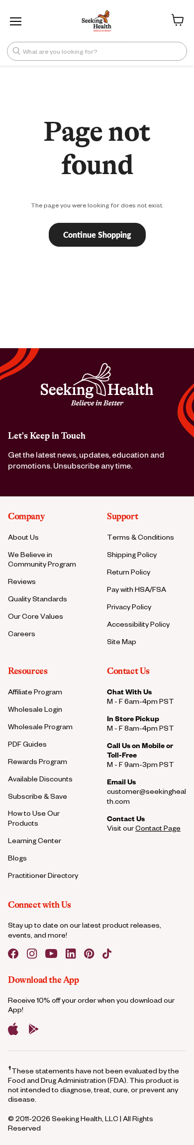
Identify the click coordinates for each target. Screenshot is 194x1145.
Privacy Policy (129, 606)
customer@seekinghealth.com (146, 795)
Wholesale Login (35, 709)
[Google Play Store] (33, 1029)
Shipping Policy (132, 554)
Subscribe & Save (37, 796)
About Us (23, 537)
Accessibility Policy (138, 624)
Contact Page (158, 828)
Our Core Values (35, 616)
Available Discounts (40, 778)
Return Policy (128, 571)
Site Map (121, 641)
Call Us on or (140, 750)
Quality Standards (37, 598)
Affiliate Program (35, 691)
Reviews (22, 581)
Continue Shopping (97, 234)
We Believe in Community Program (42, 559)
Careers (21, 633)
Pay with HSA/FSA (136, 589)
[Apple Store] (13, 1029)
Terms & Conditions (140, 537)
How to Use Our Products (34, 817)
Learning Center (34, 840)
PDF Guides (27, 744)
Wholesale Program (40, 726)
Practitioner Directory (43, 875)
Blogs (17, 857)
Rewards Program (37, 761)
